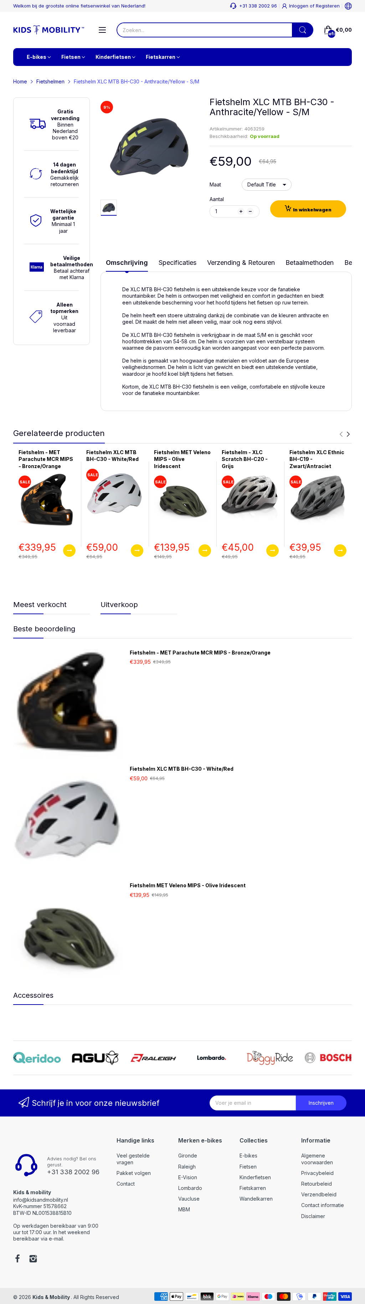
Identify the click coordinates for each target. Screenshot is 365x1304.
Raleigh (187, 1167)
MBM (184, 1209)
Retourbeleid (316, 1184)
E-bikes (248, 1155)
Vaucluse (189, 1199)
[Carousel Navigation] (345, 434)
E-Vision (187, 1177)
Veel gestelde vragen (133, 1158)
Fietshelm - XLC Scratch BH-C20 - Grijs (245, 459)
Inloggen (299, 6)
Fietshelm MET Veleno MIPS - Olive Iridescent (182, 459)
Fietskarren (253, 1188)
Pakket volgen (134, 1173)
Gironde (187, 1155)
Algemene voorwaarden (317, 1158)
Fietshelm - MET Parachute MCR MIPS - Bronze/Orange (46, 459)
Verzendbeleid (318, 1194)
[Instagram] (33, 1259)
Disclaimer (313, 1216)
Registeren (328, 6)
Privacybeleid (317, 1173)
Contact (126, 1184)
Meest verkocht (40, 604)
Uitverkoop (119, 604)
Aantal (217, 199)
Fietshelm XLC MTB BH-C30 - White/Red (181, 769)
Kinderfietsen (255, 1177)
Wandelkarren (256, 1199)
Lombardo (190, 1188)
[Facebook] (17, 1259)
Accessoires (33, 995)
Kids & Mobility (51, 1297)
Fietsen (248, 1167)
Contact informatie (322, 1205)
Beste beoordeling (44, 629)
